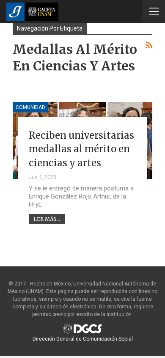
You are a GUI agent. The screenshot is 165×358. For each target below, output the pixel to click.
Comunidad (30, 107)
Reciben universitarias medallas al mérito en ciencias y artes (81, 149)
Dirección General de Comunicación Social (83, 339)
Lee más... (46, 219)
